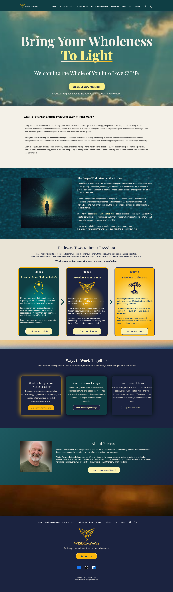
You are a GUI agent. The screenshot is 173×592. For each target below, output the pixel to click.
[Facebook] (79, 567)
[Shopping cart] (151, 6)
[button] (145, 6)
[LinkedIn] (93, 567)
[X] (86, 567)
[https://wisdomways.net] (34, 6)
